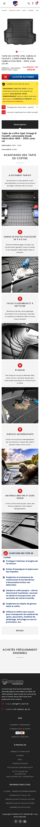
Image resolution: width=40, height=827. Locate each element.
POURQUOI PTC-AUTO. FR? (20, 795)
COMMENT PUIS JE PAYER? (20, 729)
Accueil (4, 10)
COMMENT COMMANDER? (20, 725)
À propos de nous (20, 763)
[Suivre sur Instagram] (20, 821)
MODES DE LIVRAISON (20, 737)
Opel (24, 10)
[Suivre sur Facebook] (16, 821)
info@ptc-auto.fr (20, 704)
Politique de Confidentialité (20, 767)
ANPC (20, 760)
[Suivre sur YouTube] (25, 821)
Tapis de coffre (14, 10)
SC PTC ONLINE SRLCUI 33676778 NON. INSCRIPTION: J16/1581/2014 (20, 774)
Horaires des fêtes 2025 (20, 807)
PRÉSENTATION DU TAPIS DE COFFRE (20, 803)
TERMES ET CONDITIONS (20, 752)
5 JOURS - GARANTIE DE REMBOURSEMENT (20, 791)
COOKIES (20, 755)
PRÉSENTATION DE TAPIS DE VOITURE (20, 799)
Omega (30, 10)
